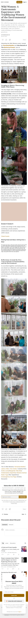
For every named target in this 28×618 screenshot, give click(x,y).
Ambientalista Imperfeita (8, 473)
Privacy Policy (19, 607)
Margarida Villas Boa (15, 471)
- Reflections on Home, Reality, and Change (10, 550)
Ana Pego (13, 477)
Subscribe (19, 2)
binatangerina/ (5, 477)
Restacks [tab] (11, 524)
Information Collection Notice (16, 501)
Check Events (5, 236)
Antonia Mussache (12, 552)
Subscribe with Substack (15, 601)
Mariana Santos (21, 473)
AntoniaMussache (5, 34)
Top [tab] (3, 543)
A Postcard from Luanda (9, 547)
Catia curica (5, 471)
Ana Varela (13, 469)
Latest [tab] (6, 543)
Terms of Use (21, 500)
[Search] (25, 543)
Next (23, 514)
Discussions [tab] (12, 543)
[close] (23, 575)
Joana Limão (5, 469)
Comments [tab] (4, 524)
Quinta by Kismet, (9, 47)
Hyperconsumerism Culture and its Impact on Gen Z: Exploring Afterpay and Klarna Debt (10, 560)
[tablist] (7, 524)
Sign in (25, 2)
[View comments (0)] (6, 39)
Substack (6, 615)
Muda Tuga (4, 475)
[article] (14, 550)
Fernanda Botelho (8, 45)
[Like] (2, 39)
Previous (6, 514)
